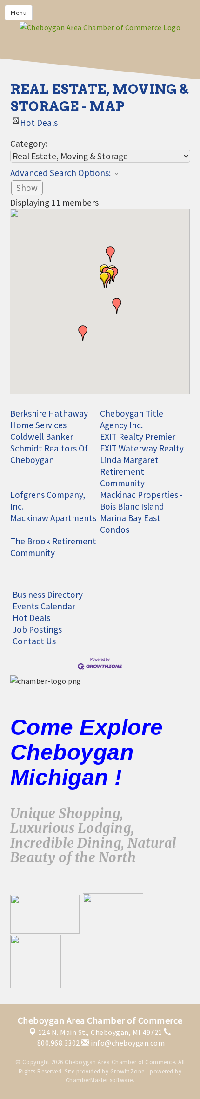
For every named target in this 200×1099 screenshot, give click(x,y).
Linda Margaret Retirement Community (129, 471)
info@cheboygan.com (127, 1042)
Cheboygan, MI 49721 (100, 1032)
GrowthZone (127, 1071)
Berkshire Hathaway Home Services (49, 419)
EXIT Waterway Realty (142, 448)
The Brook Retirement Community (53, 547)
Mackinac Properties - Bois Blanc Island (141, 500)
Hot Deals (39, 120)
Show (27, 187)
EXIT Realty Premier (137, 436)
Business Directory (48, 594)
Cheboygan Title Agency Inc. (131, 419)
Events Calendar (44, 606)
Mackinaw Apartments (53, 517)
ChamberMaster (87, 1080)
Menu (19, 12)
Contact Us (34, 641)
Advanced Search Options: (60, 172)
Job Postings (37, 629)
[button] (82, 333)
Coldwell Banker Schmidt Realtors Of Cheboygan (49, 448)
